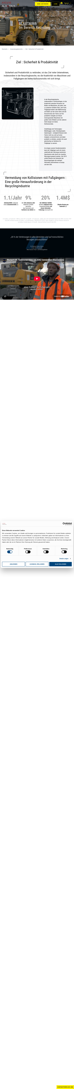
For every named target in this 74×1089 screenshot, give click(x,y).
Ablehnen (13, 564)
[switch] (28, 551)
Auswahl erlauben (37, 564)
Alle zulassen (60, 564)
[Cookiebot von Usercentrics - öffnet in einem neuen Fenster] (64, 523)
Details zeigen (63, 558)
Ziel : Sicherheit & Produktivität (34, 49)
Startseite (4, 49)
